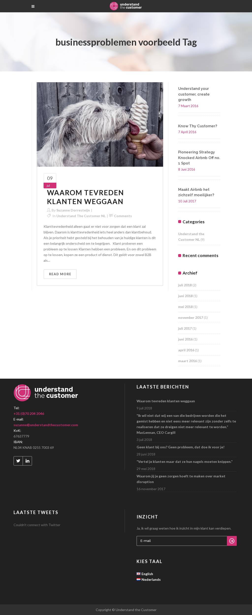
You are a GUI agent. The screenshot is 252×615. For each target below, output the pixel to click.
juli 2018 (185, 285)
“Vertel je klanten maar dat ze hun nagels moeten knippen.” (185, 461)
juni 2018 (185, 296)
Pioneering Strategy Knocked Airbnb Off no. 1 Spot (199, 157)
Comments (123, 216)
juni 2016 (185, 339)
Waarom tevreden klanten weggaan (85, 197)
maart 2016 (187, 361)
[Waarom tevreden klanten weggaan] (100, 124)
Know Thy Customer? (197, 126)
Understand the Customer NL (81, 216)
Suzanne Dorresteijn (73, 210)
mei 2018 (185, 307)
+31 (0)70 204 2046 (29, 413)
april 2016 (186, 350)
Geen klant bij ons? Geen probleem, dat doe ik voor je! (180, 447)
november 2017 (190, 317)
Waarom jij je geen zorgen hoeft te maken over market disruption (181, 479)
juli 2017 (185, 328)
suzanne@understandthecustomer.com (46, 425)
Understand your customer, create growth (194, 94)
